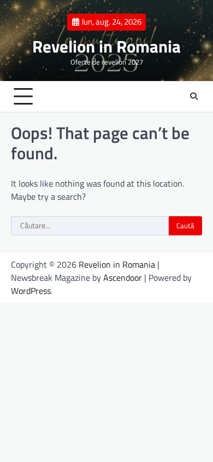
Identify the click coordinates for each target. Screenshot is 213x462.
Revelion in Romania (106, 46)
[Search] (194, 96)
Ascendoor (122, 277)
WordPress (31, 290)
